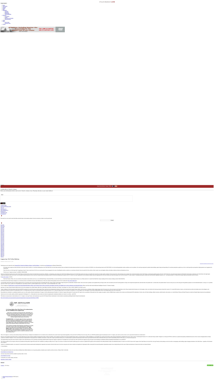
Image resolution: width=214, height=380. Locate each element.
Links (4, 21)
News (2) (2, 207)
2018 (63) (2, 234)
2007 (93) (2, 248)
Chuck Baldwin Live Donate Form (7, 351)
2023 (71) (2, 228)
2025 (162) (3, 226)
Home (4, 5)
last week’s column (5, 276)
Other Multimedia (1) (4, 210)
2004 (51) (2, 251)
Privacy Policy (110, 367)
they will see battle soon (72, 280)
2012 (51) (2, 242)
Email (2, 194)
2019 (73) (2, 233)
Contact (4, 24)
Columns (4, 7)
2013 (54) (2, 240)
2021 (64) (2, 231)
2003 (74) (2, 253)
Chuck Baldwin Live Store (5, 355)
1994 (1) (2, 256)
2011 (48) (2, 243)
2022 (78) (2, 229)
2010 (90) (2, 244)
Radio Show (7, 13)
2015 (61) (2, 238)
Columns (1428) (3, 205)
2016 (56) (2, 237)
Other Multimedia (8, 14)
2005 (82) (2, 250)
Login (4, 377)
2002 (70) (2, 254)
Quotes (6, 17)
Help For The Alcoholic (9, 18)
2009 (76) (2, 245)
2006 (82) (2, 249)
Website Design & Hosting (7, 376)
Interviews (7, 12)
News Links (7, 22)
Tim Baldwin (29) (4, 212)
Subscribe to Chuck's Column (6, 359)
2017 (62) (2, 235)
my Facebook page (48, 265)
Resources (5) (3, 211)
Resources (4, 15)
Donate (4, 8)
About (4, 20)
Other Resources (8, 19)
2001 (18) (2, 255)
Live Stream (7, 16)
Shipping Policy (110, 368)
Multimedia (5, 10)
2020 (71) (2, 232)
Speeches (6, 11)
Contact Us (103, 367)
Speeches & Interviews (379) (6, 206)
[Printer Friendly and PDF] (210, 365)
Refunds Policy (104, 368)
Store (4, 9)
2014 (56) (2, 239)
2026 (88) (2, 224)
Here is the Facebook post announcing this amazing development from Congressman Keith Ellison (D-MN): (20, 297)
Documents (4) (3, 213)
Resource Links (7, 23)
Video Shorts (5, 6)
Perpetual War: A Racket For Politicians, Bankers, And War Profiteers (27, 265)
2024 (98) (2, 227)
